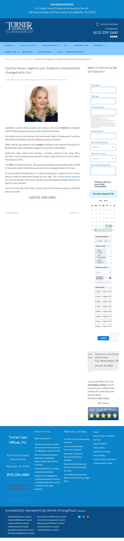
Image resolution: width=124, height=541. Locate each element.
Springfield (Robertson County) (21, 530)
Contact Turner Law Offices (104, 459)
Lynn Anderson (43, 128)
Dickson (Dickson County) (48, 526)
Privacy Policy (99, 447)
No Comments (60, 79)
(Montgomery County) (55, 520)
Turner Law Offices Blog (22, 59)
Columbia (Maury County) (48, 530)
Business (27, 52)
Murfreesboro (43, 516)
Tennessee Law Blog (101, 451)
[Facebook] (113, 37)
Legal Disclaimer (100, 443)
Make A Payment (74, 52)
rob (9, 79)
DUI (65, 45)
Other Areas (44, 52)
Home (7, 59)
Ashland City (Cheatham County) (50, 523)
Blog (60, 52)
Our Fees (97, 440)
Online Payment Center (102, 463)
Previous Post (12, 213)
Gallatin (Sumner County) (18, 526)
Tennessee (81, 511)
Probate (98, 45)
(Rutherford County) (58, 516)
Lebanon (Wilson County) (18, 523)
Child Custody (28, 45)
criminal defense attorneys (68, 176)
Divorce (9, 45)
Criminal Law (81, 45)
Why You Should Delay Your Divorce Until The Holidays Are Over (75, 467)
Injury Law (10, 52)
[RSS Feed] (115, 37)
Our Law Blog (99, 455)
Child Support (50, 45)
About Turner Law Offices (104, 436)
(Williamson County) (26, 533)
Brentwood (12, 533)
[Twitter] (111, 37)
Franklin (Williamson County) (20, 520)
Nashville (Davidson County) (19, 516)
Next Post (74, 213)
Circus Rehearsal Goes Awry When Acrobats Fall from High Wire (76, 477)
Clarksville (41, 520)
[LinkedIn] (117, 37)
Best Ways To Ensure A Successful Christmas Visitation (73, 456)
